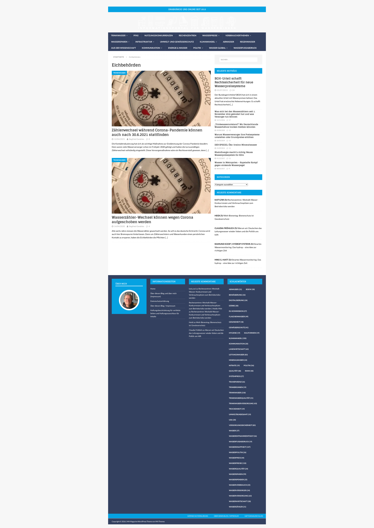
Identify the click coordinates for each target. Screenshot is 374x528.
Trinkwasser (118, 35)
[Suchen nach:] (238, 59)
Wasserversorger (239, 490)
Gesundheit (236, 322)
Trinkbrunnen (237, 387)
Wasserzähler (237, 507)
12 (230, 130)
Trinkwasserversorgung (243, 403)
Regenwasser (247, 41)
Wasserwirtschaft (240, 501)
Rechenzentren (187, 35)
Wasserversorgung (240, 496)
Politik (197, 48)
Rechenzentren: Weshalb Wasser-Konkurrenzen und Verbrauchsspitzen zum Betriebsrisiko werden (236, 203)
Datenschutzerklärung (159, 301)
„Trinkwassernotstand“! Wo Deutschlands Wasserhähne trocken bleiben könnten (236, 125)
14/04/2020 (119, 226)
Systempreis (236, 376)
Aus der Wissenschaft (123, 48)
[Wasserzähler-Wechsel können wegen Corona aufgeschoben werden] (161, 186)
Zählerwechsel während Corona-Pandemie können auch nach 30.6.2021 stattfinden (157, 132)
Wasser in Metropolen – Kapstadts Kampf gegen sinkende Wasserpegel (236, 164)
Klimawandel (207, 41)
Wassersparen (119, 41)
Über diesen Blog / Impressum (162, 306)
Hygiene (234, 333)
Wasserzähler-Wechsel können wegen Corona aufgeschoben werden (152, 219)
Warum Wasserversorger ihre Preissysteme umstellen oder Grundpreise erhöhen (237, 136)
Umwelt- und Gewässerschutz (177, 41)
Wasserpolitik (237, 452)
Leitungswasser (238, 355)
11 (230, 140)
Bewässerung (237, 295)
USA (232, 420)
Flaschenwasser (238, 316)
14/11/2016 (221, 120)
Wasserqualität (238, 469)
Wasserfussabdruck (245, 48)
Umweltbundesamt (240, 414)
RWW (249, 371)
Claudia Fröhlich (195, 330)
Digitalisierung (238, 300)
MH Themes (160, 521)
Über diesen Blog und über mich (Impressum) (163, 295)
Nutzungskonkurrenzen (158, 35)
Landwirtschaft (239, 349)
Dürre (233, 306)
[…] (207, 150)
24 (233, 90)
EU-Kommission (238, 311)
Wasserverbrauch (239, 485)
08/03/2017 (221, 168)
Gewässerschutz (239, 327)
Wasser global (217, 48)
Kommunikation (151, 48)
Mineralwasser (238, 360)
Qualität (235, 371)
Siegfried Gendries (136, 139)
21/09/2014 (221, 148)
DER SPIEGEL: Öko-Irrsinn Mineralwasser (236, 145)
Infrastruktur (143, 41)
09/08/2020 (221, 130)
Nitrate (234, 365)
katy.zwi (192, 289)
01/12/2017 (221, 158)
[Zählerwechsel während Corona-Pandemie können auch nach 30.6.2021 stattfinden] (161, 98)
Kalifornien (251, 333)
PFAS (136, 35)
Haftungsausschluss (254, 516)
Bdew (250, 289)
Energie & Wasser (177, 48)
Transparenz (237, 382)
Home (152, 289)
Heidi (191, 322)
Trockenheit (237, 409)
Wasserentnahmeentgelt (243, 436)
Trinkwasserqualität (241, 398)
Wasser (234, 431)
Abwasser (228, 41)
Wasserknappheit (240, 447)
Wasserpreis (236, 458)
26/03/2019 (221, 140)
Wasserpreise (209, 35)
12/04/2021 (119, 139)
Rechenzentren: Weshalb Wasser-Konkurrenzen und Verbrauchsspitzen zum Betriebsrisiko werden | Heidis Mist (205, 305)
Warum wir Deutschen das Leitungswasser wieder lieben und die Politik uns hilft (238, 231)
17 (230, 120)
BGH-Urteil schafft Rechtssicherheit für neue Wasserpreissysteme (234, 82)
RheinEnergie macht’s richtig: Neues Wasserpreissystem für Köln (234, 153)
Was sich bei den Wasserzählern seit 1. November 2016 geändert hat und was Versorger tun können (235, 114)
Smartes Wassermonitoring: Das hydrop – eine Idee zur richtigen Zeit (238, 247)
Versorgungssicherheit (242, 425)
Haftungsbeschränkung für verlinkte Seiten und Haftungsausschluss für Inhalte (165, 313)
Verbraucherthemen (237, 35)
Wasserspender (238, 479)
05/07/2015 (222, 90)
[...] (231, 104)
